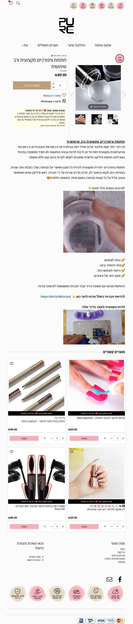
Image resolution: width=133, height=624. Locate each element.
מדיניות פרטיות (118, 555)
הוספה (84, 438)
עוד (26, 45)
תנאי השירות (35, 556)
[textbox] (26, 545)
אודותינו (121, 561)
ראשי (122, 548)
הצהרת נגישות (34, 560)
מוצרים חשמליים (48, 45)
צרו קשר (121, 552)
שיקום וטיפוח (103, 45)
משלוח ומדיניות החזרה (115, 558)
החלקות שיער (76, 45)
